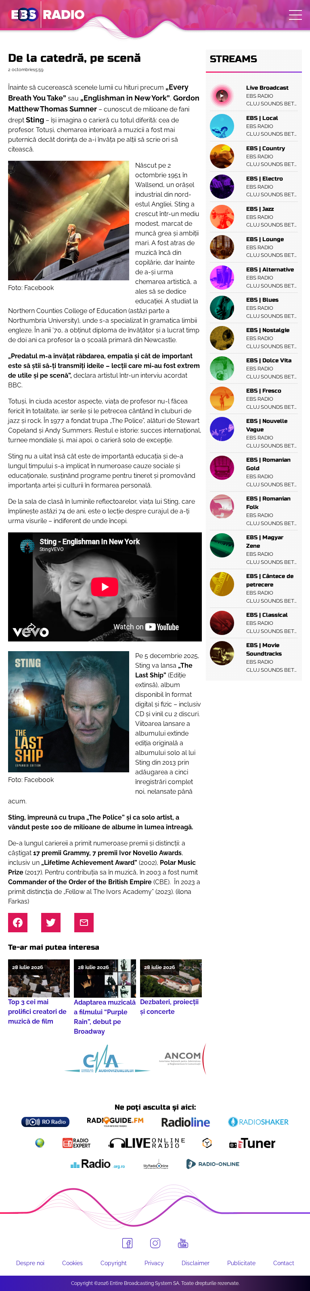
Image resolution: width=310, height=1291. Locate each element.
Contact (283, 1263)
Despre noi (30, 1263)
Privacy (154, 1263)
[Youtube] (183, 1243)
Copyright (114, 1263)
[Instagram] (155, 1243)
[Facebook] (127, 1243)
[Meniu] (295, 15)
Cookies (72, 1263)
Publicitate (241, 1263)
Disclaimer (195, 1263)
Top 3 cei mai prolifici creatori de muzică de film (37, 1011)
